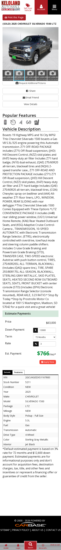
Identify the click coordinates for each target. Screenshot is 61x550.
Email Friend (32, 97)
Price (8, 321)
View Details (30, 104)
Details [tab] (7, 372)
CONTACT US (53, 530)
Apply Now (48, 362)
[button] (55, 30)
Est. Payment (13, 353)
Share (32, 90)
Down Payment (14, 329)
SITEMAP (5, 530)
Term (8, 336)
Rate (8, 343)
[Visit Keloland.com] (11, 10)
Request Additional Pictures (32, 83)
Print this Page (15, 17)
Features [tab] (18, 372)
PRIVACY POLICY (20, 530)
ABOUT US (37, 530)
